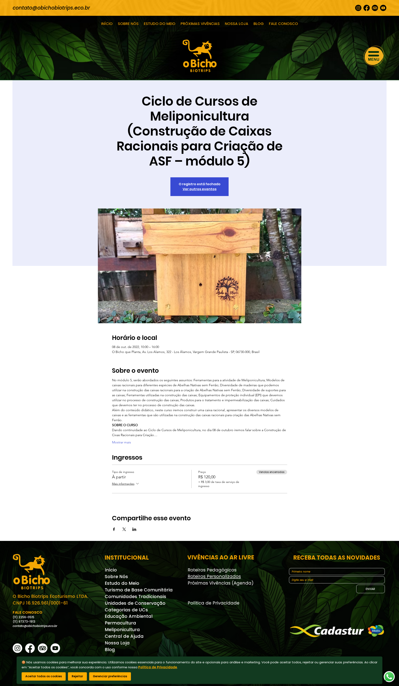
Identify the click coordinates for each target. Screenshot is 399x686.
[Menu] (373, 55)
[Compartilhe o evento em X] (124, 529)
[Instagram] (358, 8)
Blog (110, 650)
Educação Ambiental (129, 616)
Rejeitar (77, 676)
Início (111, 570)
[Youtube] (383, 8)
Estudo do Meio (122, 583)
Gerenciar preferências (110, 676)
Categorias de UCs (126, 610)
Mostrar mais (121, 442)
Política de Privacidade (213, 603)
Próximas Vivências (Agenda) (221, 583)
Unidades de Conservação (135, 603)
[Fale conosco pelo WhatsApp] (389, 676)
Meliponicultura (122, 630)
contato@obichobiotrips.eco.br (51, 7)
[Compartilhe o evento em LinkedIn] (134, 529)
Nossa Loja (117, 643)
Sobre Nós (116, 577)
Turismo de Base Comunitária (139, 590)
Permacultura (120, 623)
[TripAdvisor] (375, 8)
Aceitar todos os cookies (43, 676)
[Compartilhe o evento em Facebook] (114, 529)
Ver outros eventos (200, 189)
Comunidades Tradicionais (135, 596)
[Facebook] (366, 8)
